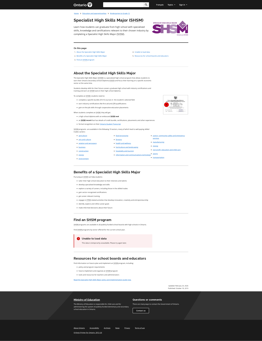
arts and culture (85, 139)
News (117, 328)
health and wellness (123, 143)
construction (84, 151)
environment (84, 159)
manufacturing (158, 142)
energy (81, 155)
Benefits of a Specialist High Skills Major (92, 56)
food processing (122, 136)
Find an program (85, 60)
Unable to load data (142, 52)
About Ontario (79, 328)
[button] (146, 4)
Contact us (141, 310)
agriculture (83, 136)
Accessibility (94, 328)
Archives (107, 328)
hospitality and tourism (125, 151)
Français (160, 4)
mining (155, 146)
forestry (119, 139)
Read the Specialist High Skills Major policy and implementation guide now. (102, 280)
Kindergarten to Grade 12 (120, 13)
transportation (158, 157)
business (82, 147)
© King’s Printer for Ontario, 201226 (88, 332)
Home (76, 13)
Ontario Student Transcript (110, 124)
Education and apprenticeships (94, 13)
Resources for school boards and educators (152, 56)
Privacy (127, 328)
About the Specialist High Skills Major (91, 52)
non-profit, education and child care (167, 150)
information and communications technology (133, 155)
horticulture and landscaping (127, 147)
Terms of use (140, 328)
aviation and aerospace (88, 143)
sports (155, 154)
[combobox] (126, 5)
